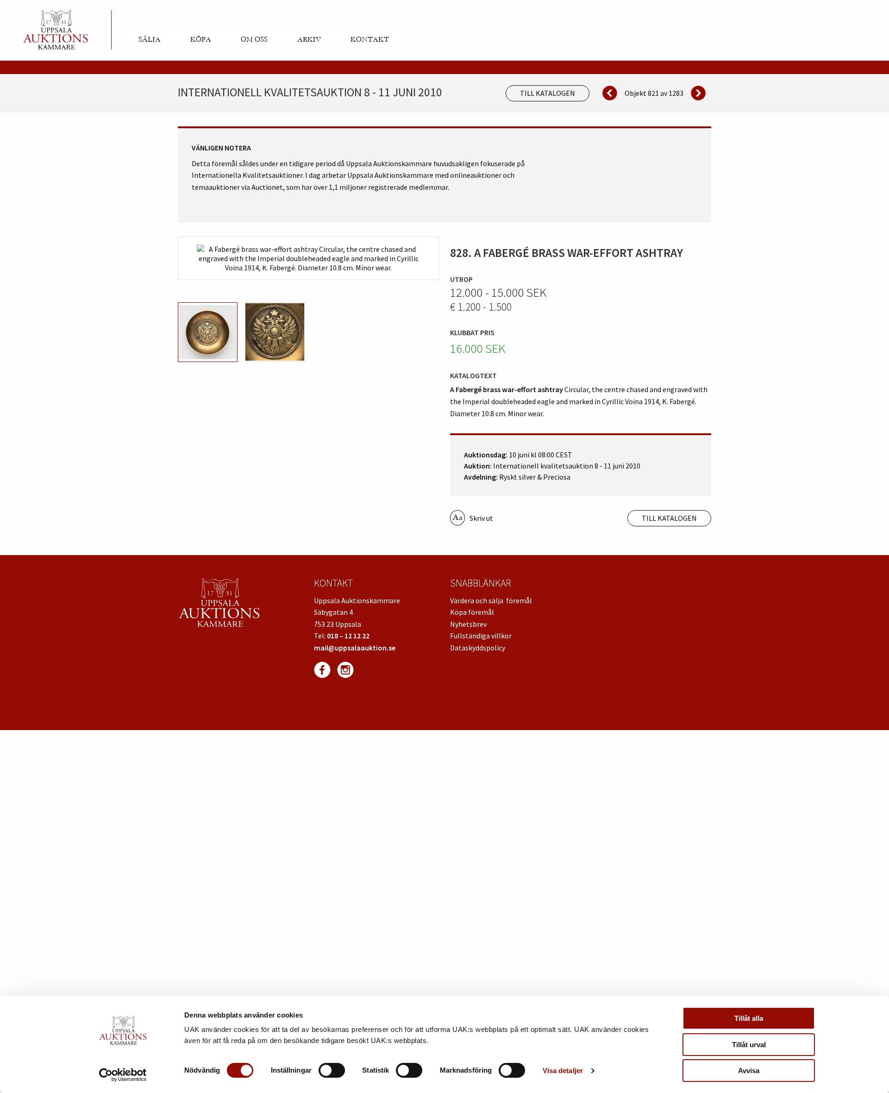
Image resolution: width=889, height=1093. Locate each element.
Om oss (254, 39)
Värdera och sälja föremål (491, 600)
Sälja (149, 39)
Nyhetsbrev (468, 624)
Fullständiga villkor (481, 635)
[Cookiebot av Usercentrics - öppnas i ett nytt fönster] (122, 1075)
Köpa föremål (472, 612)
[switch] (332, 1070)
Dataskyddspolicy (477, 647)
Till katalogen (547, 93)
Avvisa (748, 1070)
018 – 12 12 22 (348, 635)
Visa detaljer (563, 1070)
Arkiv (309, 39)
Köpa (200, 39)
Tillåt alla (748, 1018)
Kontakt (370, 39)
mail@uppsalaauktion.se (354, 647)
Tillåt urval (749, 1045)
